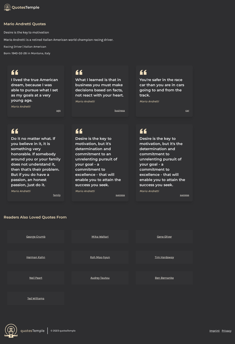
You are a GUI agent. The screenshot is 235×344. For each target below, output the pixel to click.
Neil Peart (35, 278)
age (58, 110)
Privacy (226, 330)
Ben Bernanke (164, 278)
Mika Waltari (100, 236)
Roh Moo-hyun (100, 257)
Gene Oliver (164, 236)
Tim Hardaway (164, 257)
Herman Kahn (35, 257)
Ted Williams (35, 298)
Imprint (214, 330)
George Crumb (35, 236)
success (120, 195)
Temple (25, 7)
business (120, 110)
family (57, 195)
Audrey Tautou (100, 278)
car (187, 110)
